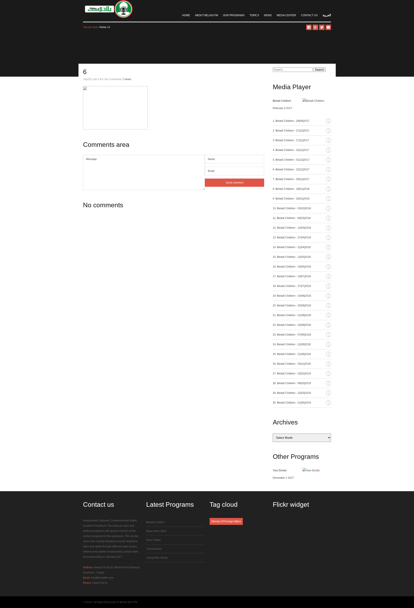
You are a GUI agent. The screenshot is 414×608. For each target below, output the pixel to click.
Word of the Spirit (156, 531)
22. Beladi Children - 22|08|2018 (301, 324)
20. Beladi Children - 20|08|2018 (301, 305)
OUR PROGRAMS (234, 15)
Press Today (153, 540)
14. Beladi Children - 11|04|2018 (301, 247)
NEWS (268, 15)
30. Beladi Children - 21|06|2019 (301, 402)
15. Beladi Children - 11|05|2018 (301, 256)
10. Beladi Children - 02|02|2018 (301, 208)
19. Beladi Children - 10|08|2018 (301, 295)
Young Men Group (157, 557)
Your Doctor (280, 470)
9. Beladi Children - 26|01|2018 (301, 198)
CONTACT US (309, 15)
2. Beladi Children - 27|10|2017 (301, 130)
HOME (186, 15)
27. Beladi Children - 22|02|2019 (301, 373)
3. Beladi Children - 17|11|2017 (301, 140)
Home (103, 27)
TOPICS (254, 15)
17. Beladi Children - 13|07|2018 (301, 276)
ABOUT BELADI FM (206, 15)
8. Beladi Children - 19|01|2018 (301, 188)
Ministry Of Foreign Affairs (226, 521)
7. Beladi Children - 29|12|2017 (301, 179)
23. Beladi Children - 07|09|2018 (301, 334)
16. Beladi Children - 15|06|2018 (301, 266)
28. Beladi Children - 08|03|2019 (301, 383)
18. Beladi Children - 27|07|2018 (301, 285)
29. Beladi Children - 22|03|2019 (301, 392)
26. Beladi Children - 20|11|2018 (301, 363)
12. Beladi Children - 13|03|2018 (301, 227)
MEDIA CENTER (286, 15)
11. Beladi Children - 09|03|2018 (301, 217)
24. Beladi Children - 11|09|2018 (301, 344)
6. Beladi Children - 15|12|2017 (301, 169)
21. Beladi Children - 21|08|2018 (301, 315)
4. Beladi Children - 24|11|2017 (301, 149)
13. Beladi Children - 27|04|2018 (301, 237)
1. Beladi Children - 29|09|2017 (301, 120)
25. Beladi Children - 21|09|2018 (301, 354)
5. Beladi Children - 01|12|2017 (301, 159)
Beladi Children (282, 100)
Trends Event (154, 548)
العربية (327, 15)
